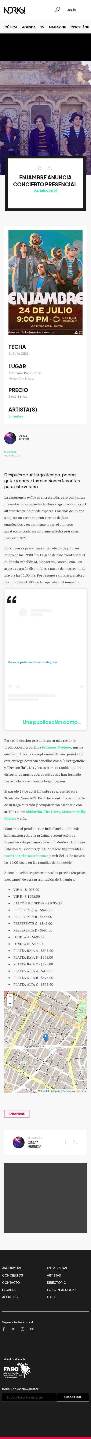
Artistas (54, 1275)
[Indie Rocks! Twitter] (14, 1329)
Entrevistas (57, 1268)
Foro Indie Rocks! (62, 1290)
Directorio (56, 1282)
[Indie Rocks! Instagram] (24, 1329)
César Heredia (24, 438)
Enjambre (15, 416)
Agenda (29, 27)
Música (10, 27)
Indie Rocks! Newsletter (20, 1389)
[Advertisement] (45, 1198)
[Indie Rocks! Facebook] (5, 1329)
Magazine (57, 27)
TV (42, 27)
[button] (45, 1037)
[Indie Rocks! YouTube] (33, 1329)
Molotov (68, 811)
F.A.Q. (51, 1297)
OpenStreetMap (62, 1091)
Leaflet (44, 1091)
